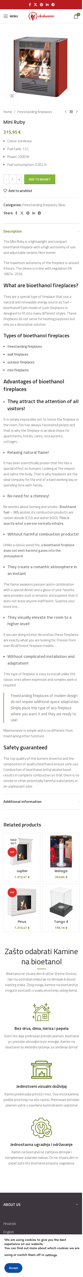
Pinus (22, 922)
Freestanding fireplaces (34, 111)
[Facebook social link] (30, 5)
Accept (13, 1268)
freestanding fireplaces (24, 346)
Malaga (61, 871)
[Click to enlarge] (12, 96)
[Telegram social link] (53, 5)
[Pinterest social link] (41, 5)
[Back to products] (71, 112)
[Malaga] (61, 851)
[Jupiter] (22, 851)
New (62, 205)
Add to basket (40, 179)
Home (7, 111)
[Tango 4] (61, 902)
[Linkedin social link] (47, 5)
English (8, 1232)
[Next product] (77, 112)
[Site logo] (41, 16)
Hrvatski (9, 1223)
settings (51, 1255)
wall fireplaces (17, 354)
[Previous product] (65, 112)
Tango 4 (61, 922)
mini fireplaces (18, 370)
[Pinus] (22, 902)
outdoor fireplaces (21, 362)
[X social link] (36, 5)
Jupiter (22, 871)
